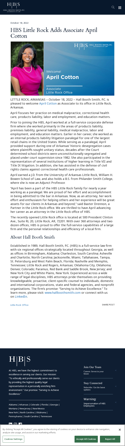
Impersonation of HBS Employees (94, 404)
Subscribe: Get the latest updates (94, 388)
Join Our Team (92, 367)
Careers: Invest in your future (94, 372)
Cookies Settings (13, 439)
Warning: (90, 399)
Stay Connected (93, 383)
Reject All (110, 439)
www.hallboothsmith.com (63, 293)
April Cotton (48, 103)
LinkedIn (21, 296)
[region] (62, 435)
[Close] (119, 429)
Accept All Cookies (86, 439)
